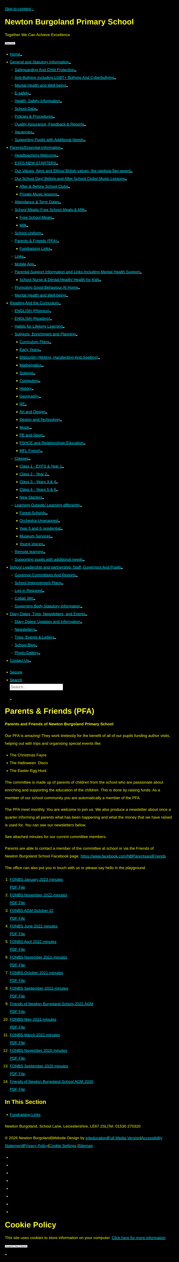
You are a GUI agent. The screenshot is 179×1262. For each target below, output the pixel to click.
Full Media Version (124, 1138)
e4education (96, 1138)
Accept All (9, 1246)
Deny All (23, 1246)
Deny (17, 1246)
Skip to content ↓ (19, 9)
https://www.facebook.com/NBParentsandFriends (123, 856)
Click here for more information (139, 1238)
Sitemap (85, 1145)
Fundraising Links (25, 1114)
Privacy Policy (36, 1145)
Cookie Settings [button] (62, 1145)
